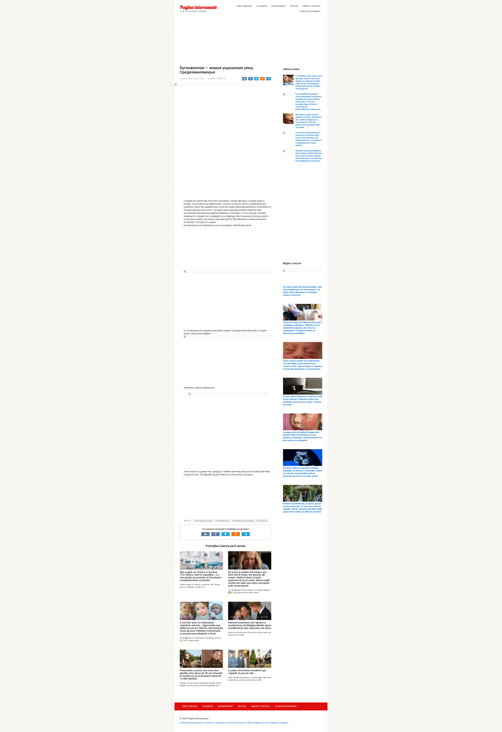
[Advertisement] (251, 39)
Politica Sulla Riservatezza (192, 723)
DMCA (250, 723)
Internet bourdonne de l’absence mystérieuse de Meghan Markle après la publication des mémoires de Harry (249, 625)
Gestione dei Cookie (235, 723)
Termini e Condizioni (215, 723)
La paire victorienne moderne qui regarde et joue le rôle (247, 672)
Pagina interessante (198, 7)
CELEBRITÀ (261, 6)
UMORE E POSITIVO (311, 6)
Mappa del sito (261, 723)
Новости (263, 520)
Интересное (223, 520)
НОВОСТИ (221, 78)
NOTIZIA (294, 6)
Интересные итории (244, 520)
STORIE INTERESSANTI (309, 11)
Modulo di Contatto (278, 723)
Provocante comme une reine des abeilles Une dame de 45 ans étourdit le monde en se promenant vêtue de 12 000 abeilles (201, 674)
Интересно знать (204, 520)
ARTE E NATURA (244, 6)
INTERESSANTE (278, 6)
